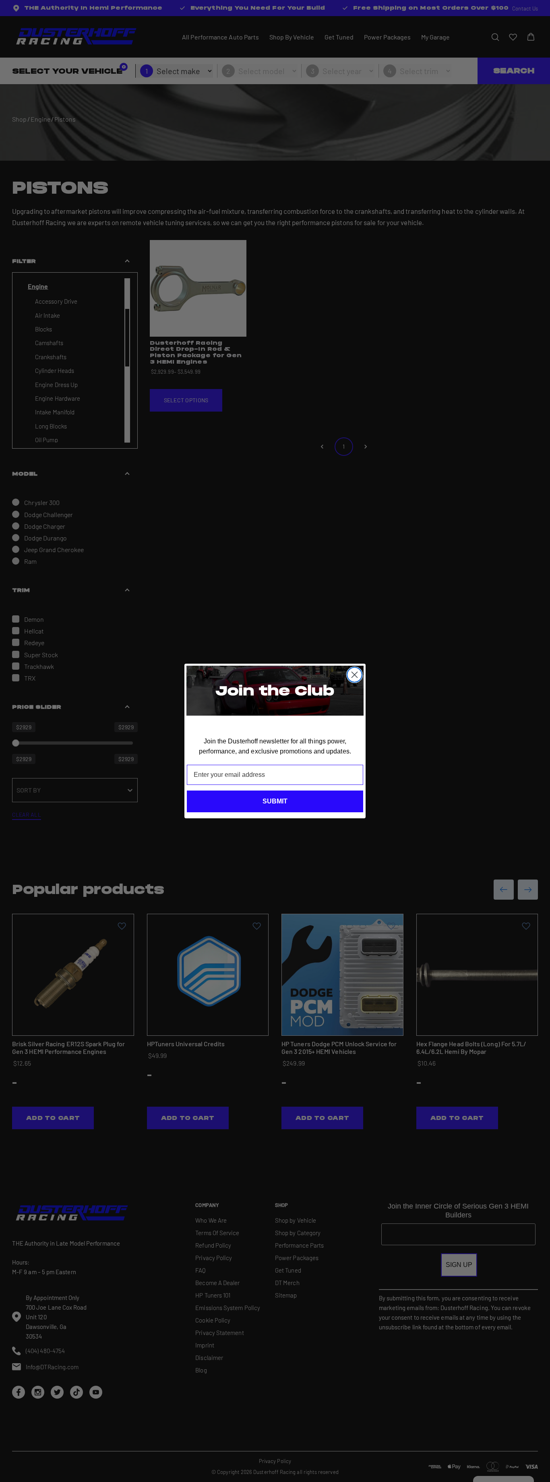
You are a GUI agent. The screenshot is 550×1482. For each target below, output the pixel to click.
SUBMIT (275, 801)
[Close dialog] (354, 675)
